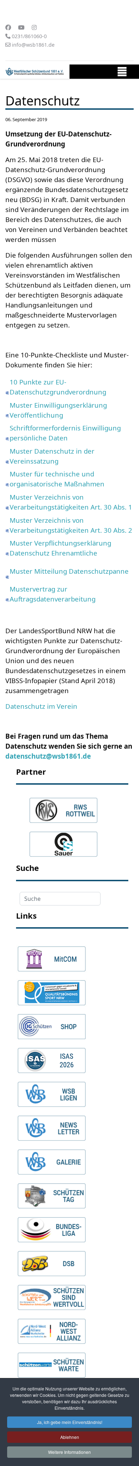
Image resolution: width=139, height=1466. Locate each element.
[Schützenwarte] (51, 1362)
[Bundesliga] (51, 1226)
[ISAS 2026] (51, 1057)
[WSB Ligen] (51, 1091)
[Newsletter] (51, 1125)
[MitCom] (51, 956)
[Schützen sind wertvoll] (51, 1294)
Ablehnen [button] (69, 1437)
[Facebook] (8, 27)
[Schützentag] (51, 1193)
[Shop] (51, 1023)
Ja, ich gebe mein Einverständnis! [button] (69, 1422)
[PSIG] (51, 989)
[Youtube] (21, 27)
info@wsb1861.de (33, 44)
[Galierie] (51, 1159)
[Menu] (122, 73)
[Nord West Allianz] (51, 1328)
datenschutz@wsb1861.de (48, 756)
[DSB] (51, 1260)
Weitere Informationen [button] (69, 1452)
